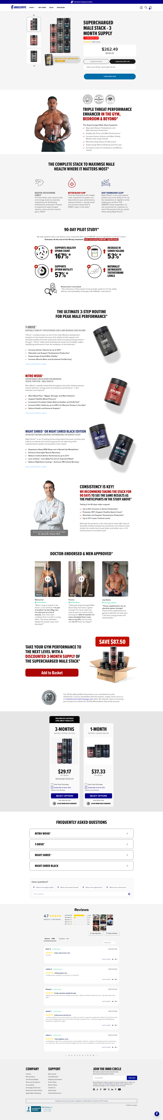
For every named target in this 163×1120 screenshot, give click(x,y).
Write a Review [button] (112, 933)
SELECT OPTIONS (98, 795)
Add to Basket (52, 672)
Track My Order (53, 1077)
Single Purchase (96, 61)
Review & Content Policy (34, 1090)
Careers (28, 1074)
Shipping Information (55, 1079)
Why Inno (42, 7)
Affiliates (61, 7)
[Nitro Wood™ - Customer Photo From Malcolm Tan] (96, 917)
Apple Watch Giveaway (33, 1093)
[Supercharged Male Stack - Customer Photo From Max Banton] (96, 922)
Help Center (52, 1090)
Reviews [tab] (47, 939)
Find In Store (52, 1082)
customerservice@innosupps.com (79, 699)
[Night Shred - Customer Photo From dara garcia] (110, 922)
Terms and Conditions (33, 1082)
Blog (51, 7)
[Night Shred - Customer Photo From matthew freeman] (96, 928)
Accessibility (30, 1085)
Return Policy (52, 1085)
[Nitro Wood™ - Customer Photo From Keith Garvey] (103, 922)
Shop (31, 7)
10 (93, 1055)
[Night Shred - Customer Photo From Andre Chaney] (103, 917)
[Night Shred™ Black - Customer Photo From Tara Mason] (110, 917)
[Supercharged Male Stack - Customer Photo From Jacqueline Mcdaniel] (103, 928)
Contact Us (51, 1088)
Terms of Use (119, 1084)
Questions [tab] (62, 939)
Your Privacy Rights (32, 1079)
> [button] (97, 1055)
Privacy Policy (109, 1084)
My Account (52, 1074)
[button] (43, 887)
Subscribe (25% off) (123, 61)
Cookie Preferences (54, 1093)
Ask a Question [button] (96, 933)
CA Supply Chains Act (33, 1088)
